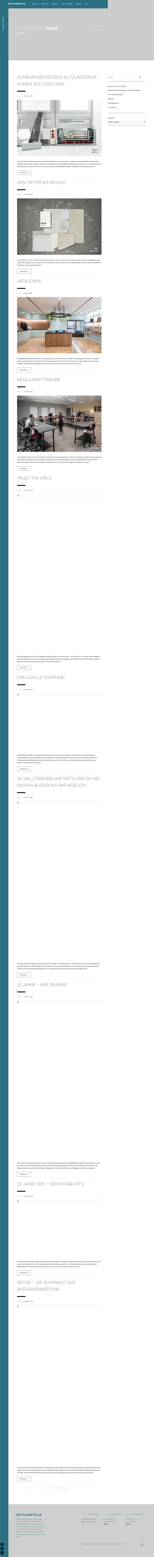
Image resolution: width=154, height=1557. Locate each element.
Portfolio (45, 3)
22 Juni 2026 (28, 194)
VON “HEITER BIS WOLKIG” (115, 94)
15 (58, 1488)
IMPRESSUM (125, 1544)
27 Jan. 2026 (28, 391)
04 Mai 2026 (28, 293)
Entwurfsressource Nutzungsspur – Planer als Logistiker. (124, 90)
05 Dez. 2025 (28, 689)
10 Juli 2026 (28, 96)
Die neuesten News (3, 24)
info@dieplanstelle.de (89, 1519)
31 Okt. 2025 (28, 797)
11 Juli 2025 (28, 996)
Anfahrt (106, 1524)
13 (46, 1488)
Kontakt (79, 3)
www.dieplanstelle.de (89, 1521)
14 (52, 1488)
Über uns (35, 3)
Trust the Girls (112, 107)
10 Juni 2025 (28, 1196)
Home (91, 29)
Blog (86, 3)
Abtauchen (111, 99)
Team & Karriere (67, 3)
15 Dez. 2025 (28, 490)
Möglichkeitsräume (113, 103)
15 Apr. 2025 (28, 1301)
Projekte (55, 3)
